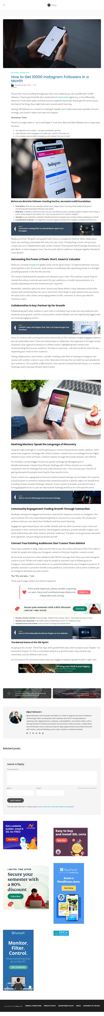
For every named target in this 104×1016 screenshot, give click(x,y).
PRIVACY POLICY (50, 1006)
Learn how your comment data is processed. (56, 807)
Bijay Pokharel (19, 85)
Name (9, 788)
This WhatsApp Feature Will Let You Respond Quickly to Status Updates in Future (30, 694)
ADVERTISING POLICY (66, 1006)
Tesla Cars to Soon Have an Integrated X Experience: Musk (75, 694)
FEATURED (15, 73)
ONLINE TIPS (24, 73)
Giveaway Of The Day (91, 1006)
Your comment (12, 769)
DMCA (78, 1006)
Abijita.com (18, 1006)
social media (62, 97)
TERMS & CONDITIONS (33, 1006)
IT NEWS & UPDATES (22, 691)
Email (39, 788)
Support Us (84, 592)
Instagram (33, 264)
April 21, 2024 (27, 85)
